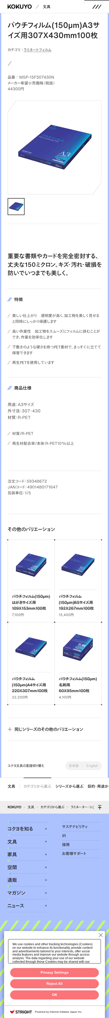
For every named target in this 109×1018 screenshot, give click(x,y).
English (92, 765)
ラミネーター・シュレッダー (88, 807)
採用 (66, 845)
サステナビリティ (74, 827)
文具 (46, 7)
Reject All (54, 984)
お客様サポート (74, 853)
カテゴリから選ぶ (37, 786)
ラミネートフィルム (37, 50)
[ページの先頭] (100, 807)
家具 (12, 854)
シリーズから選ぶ (69, 786)
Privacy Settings (55, 972)
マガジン (16, 893)
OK (54, 995)
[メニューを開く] (96, 6)
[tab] (16, 206)
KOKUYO (14, 807)
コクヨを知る (20, 828)
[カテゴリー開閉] (43, 828)
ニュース (15, 905)
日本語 (74, 765)
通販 (12, 880)
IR (64, 836)
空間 (12, 867)
